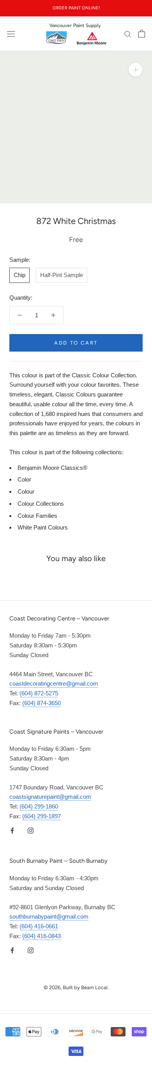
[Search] (127, 33)
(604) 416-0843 (41, 936)
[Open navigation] (11, 33)
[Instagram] (31, 830)
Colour (26, 491)
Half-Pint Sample (61, 275)
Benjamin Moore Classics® (52, 467)
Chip (19, 275)
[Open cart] (141, 33)
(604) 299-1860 (38, 806)
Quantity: (20, 297)
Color (24, 479)
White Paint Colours (43, 527)
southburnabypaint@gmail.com (48, 916)
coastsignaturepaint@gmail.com (50, 796)
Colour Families (37, 515)
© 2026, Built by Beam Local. (76, 987)
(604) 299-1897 (41, 816)
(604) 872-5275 (38, 693)
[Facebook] (12, 830)
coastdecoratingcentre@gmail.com (53, 683)
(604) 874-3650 (41, 703)
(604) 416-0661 (38, 926)
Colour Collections (41, 503)
